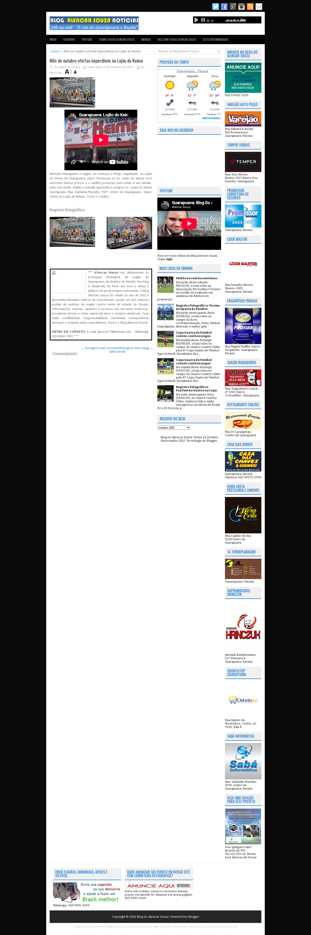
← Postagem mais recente (99, 348)
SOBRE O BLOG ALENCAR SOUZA (116, 39)
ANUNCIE (146, 39)
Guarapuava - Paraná (192, 71)
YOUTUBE (87, 39)
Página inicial (117, 349)
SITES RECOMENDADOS (216, 39)
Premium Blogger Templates (156, 926)
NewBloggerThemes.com (188, 926)
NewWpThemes (94, 926)
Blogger (211, 440)
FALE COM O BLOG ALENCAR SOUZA (177, 39)
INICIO (53, 39)
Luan (235, 926)
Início (55, 51)
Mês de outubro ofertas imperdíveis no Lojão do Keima (96, 60)
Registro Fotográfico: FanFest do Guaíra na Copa (196, 388)
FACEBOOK (69, 39)
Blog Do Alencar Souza (153, 916)
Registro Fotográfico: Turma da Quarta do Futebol (197, 307)
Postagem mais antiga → (136, 348)
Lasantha (132, 926)
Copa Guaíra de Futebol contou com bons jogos (194, 334)
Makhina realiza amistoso (196, 278)
